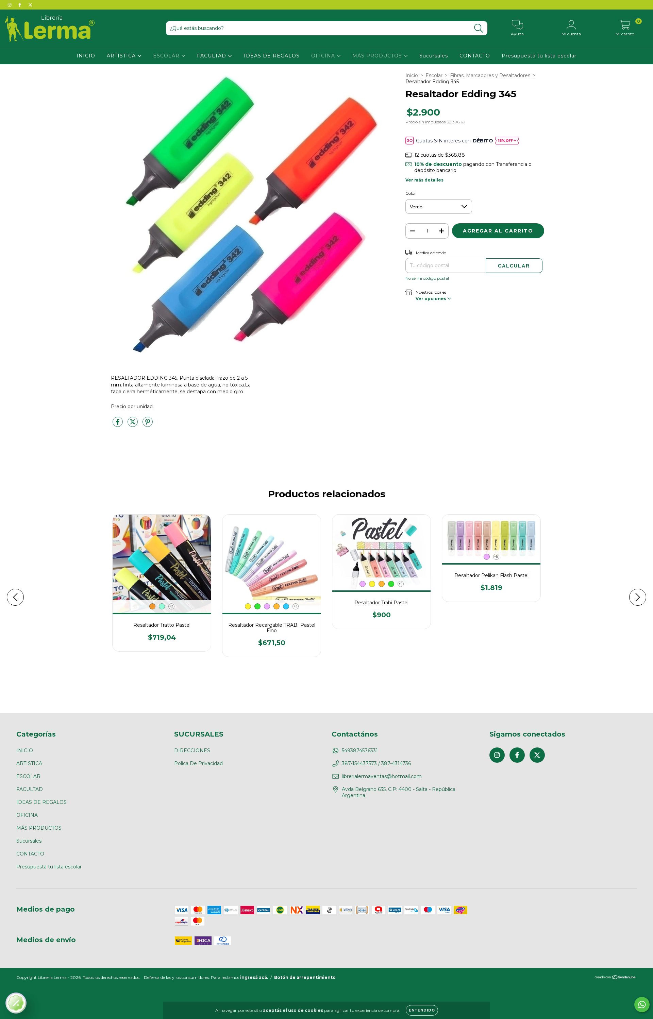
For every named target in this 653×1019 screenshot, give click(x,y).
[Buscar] (479, 28)
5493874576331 (360, 750)
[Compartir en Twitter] (133, 424)
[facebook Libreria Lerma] (20, 5)
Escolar (433, 75)
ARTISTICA (122, 56)
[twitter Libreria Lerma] (30, 5)
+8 (496, 556)
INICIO (86, 56)
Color (410, 193)
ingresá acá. (254, 977)
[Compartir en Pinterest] (148, 424)
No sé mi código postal (427, 278)
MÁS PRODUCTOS (378, 56)
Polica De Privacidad (198, 763)
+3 (295, 606)
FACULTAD (212, 56)
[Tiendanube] (615, 978)
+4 (400, 584)
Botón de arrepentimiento (305, 977)
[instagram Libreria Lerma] (10, 5)
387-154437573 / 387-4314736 (376, 763)
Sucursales (433, 56)
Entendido (422, 1010)
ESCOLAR (167, 56)
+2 (171, 606)
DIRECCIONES (192, 750)
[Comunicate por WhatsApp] (642, 1004)
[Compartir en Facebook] (118, 424)
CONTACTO (474, 56)
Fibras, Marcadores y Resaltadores (490, 75)
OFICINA (324, 56)
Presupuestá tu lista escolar (539, 56)
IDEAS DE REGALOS (272, 56)
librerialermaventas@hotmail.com (382, 776)
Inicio (411, 75)
